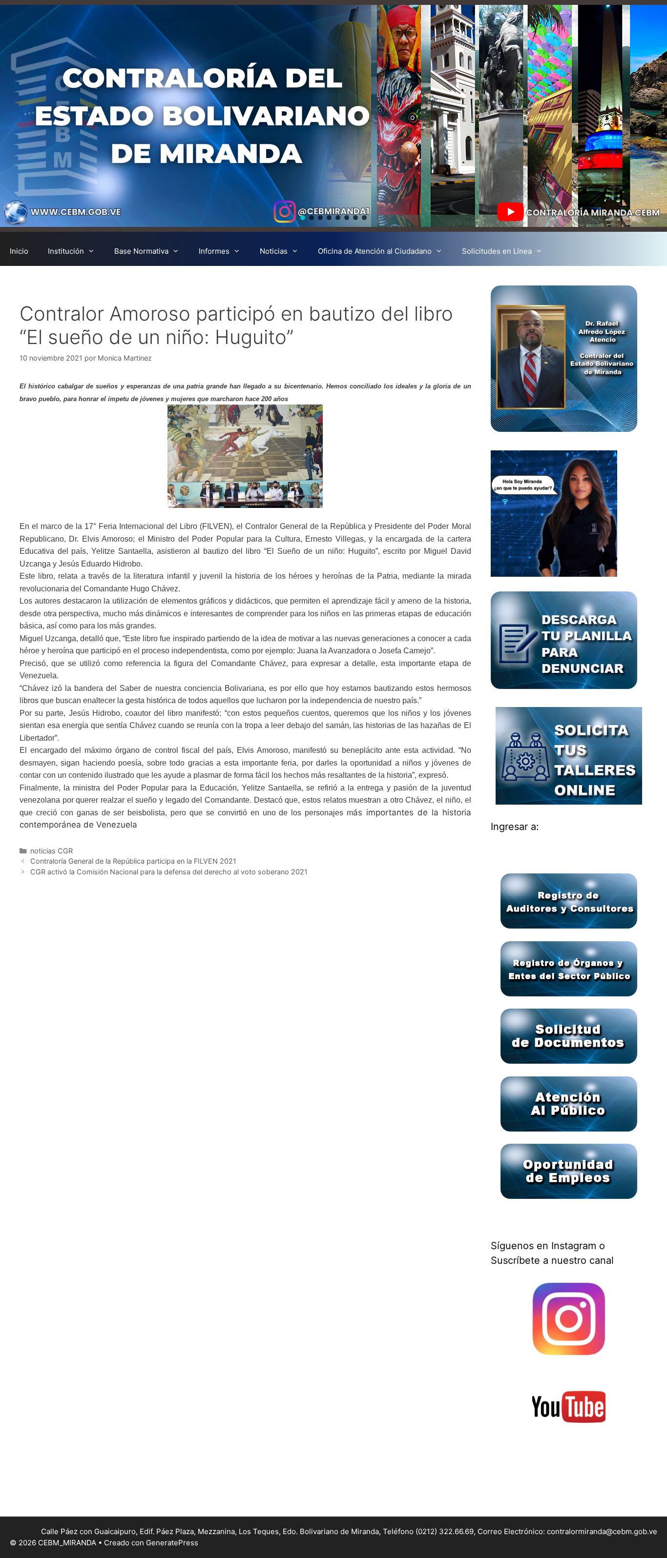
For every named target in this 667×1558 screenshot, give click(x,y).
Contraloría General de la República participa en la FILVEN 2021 (133, 861)
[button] (302, 217)
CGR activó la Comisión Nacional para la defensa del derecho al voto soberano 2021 (169, 872)
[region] (333, 116)
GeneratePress (172, 1542)
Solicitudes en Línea (497, 251)
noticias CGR (51, 851)
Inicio (19, 251)
